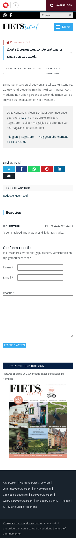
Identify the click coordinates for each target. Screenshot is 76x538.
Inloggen (12, 136)
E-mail (8, 277)
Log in (25, 117)
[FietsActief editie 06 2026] (38, 420)
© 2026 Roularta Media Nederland (23, 523)
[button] (61, 5)
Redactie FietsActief (15, 195)
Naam (8, 267)
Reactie (9, 293)
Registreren (28, 136)
